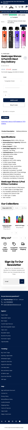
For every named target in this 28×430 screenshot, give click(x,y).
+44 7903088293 (8, 302)
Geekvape (5, 54)
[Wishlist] (19, 7)
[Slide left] (12, 232)
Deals (16, 208)
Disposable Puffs (7, 208)
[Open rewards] (22, 7)
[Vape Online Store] (11, 7)
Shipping (10, 72)
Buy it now (14, 105)
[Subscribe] (22, 281)
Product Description (8, 131)
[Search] (16, 7)
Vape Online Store (11, 427)
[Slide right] (16, 232)
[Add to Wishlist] (25, 57)
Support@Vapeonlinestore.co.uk (12, 304)
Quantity (5, 91)
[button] (2, 7)
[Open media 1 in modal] (14, 37)
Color (5, 77)
